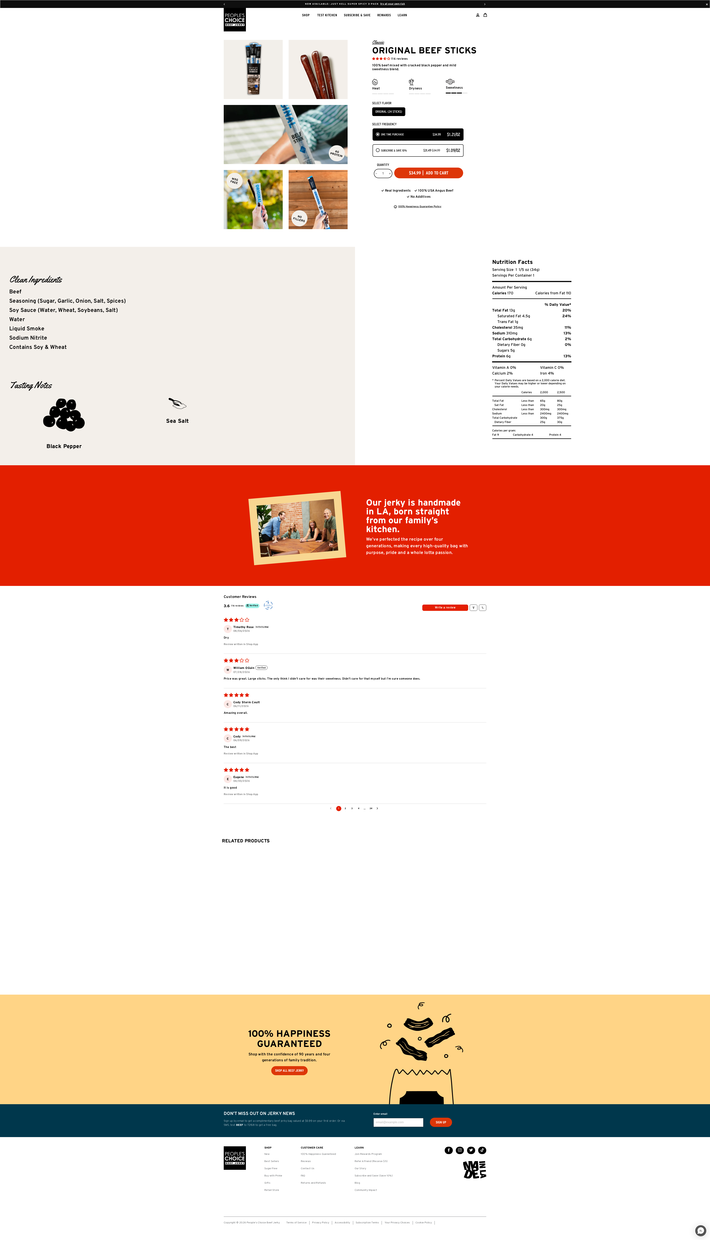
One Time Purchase (392, 134)
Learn (402, 15)
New (267, 1154)
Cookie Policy (423, 1222)
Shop (306, 15)
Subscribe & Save (357, 15)
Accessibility (342, 1222)
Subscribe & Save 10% (394, 150)
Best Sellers (271, 1161)
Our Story (360, 1168)
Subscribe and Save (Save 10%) (374, 1175)
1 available (358, 974)
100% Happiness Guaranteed (318, 1154)
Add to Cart (469, 907)
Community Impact (366, 1190)
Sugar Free (270, 1168)
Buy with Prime (273, 1175)
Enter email (380, 1114)
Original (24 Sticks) (388, 111)
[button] (381, 58)
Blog (357, 1183)
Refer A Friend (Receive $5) (371, 1161)
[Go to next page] (378, 808)
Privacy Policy (320, 1222)
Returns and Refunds (313, 1183)
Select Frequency (384, 124)
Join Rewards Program (368, 1154)
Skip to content (355, 4)
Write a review (445, 607)
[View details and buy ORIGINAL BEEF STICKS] (353, 885)
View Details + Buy (351, 965)
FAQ (303, 1175)
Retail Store (271, 1190)
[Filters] (473, 608)
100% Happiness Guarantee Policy (419, 206)
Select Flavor (381, 103)
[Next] (484, 4)
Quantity (383, 165)
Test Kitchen (327, 15)
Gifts (267, 1183)
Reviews (306, 1161)
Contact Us (308, 1168)
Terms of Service (296, 1222)
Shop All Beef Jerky (289, 1070)
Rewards (384, 15)
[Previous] (224, 4)
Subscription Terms (367, 1222)
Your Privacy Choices (397, 1222)
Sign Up (441, 1122)
